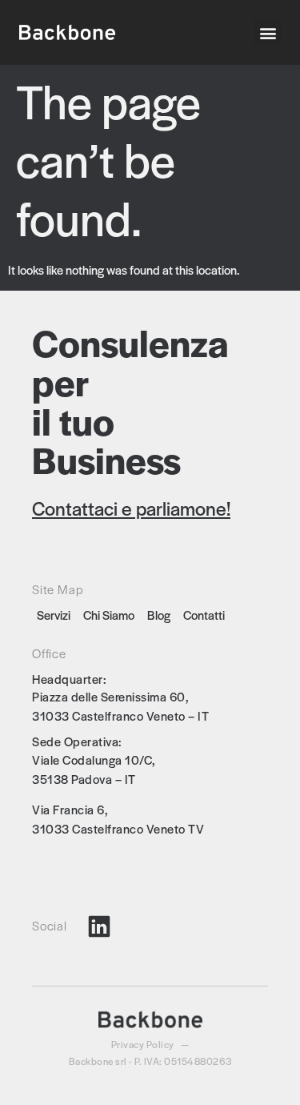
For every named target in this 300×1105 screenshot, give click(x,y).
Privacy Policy (142, 1044)
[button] (267, 32)
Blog (158, 614)
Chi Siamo (108, 614)
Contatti (204, 614)
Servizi (53, 614)
